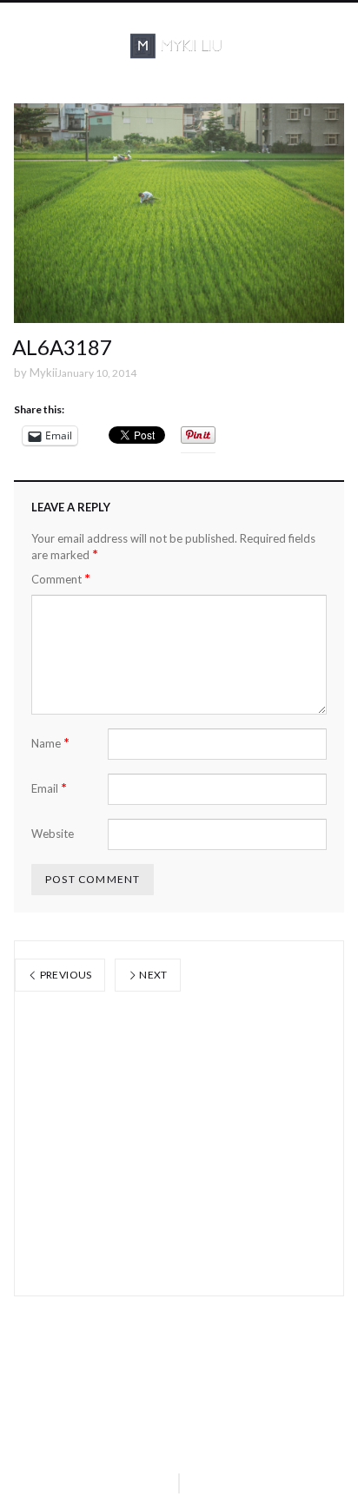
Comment (60, 578)
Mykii (43, 372)
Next (152, 974)
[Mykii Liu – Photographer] (179, 46)
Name (50, 742)
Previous (64, 974)
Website (52, 833)
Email (49, 788)
